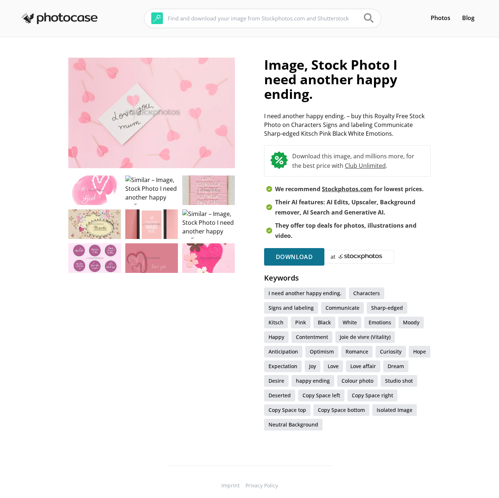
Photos (440, 18)
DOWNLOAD (294, 257)
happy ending (313, 380)
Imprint (230, 485)
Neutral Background (293, 424)
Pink (300, 322)
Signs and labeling (291, 307)
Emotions (380, 322)
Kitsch (275, 322)
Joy (312, 366)
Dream (396, 366)
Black (324, 322)
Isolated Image (394, 409)
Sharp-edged (387, 307)
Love (333, 366)
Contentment (312, 336)
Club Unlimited (365, 166)
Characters (366, 293)
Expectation (282, 366)
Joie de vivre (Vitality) (365, 336)
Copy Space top (287, 409)
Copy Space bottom (341, 409)
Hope (419, 351)
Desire (276, 380)
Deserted (279, 395)
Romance (357, 351)
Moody (411, 322)
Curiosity (390, 351)
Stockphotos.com (347, 189)
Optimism (322, 351)
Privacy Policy (261, 485)
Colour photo (357, 380)
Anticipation (283, 351)
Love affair (363, 366)
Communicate (342, 307)
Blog (468, 18)
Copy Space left (321, 395)
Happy (276, 336)
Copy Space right (372, 395)
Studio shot (399, 380)
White (350, 322)
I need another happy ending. (305, 293)
